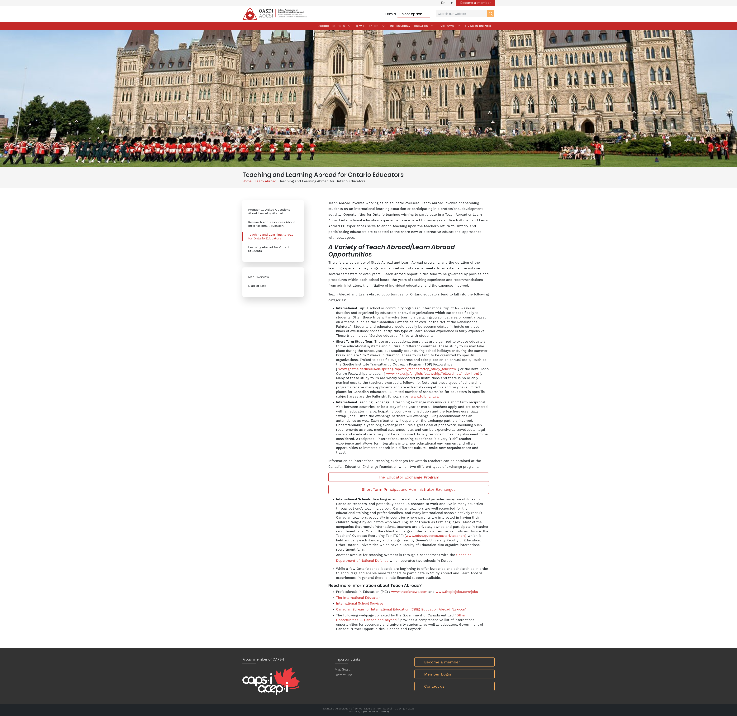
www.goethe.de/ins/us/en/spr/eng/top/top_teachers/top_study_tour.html (397, 369)
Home (247, 181)
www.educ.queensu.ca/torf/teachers (435, 536)
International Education (409, 25)
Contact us (434, 686)
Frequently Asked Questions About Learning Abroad (269, 211)
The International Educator (358, 598)
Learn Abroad (265, 181)
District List (257, 286)
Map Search (344, 669)
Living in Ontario (478, 25)
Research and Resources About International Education (271, 224)
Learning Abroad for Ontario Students (269, 249)
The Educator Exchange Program (408, 477)
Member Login (437, 674)
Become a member (475, 3)
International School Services (359, 603)
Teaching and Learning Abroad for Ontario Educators (270, 236)
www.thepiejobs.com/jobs (457, 592)
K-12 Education (367, 25)
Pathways (447, 25)
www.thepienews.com (409, 592)
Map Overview (258, 277)
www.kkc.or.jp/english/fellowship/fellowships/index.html (432, 373)
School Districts (331, 25)
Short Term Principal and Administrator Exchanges (409, 489)
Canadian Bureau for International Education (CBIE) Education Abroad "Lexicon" (401, 609)
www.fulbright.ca (425, 396)
